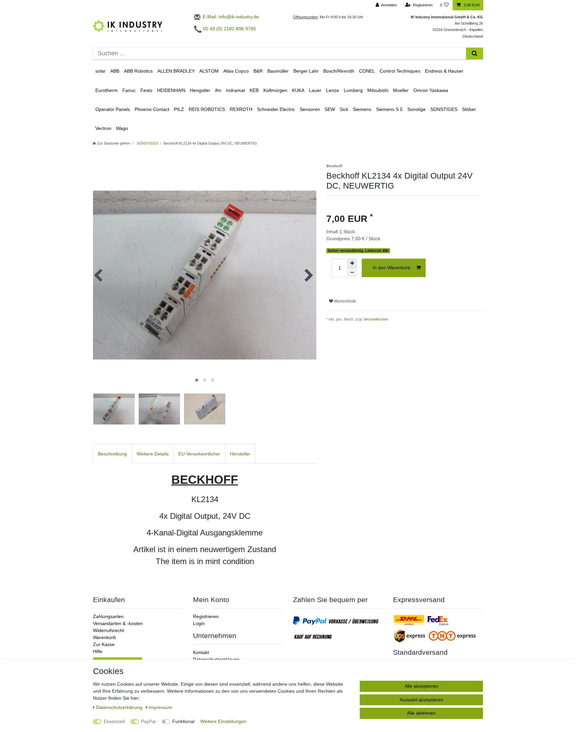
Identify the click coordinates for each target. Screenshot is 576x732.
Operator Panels (112, 109)
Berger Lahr (306, 71)
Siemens (362, 109)
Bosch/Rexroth (338, 71)
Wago (122, 128)
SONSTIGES (443, 109)
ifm (218, 90)
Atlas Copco (236, 71)
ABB (114, 71)
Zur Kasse (104, 644)
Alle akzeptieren (421, 686)
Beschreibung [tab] (112, 453)
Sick (344, 109)
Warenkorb (104, 637)
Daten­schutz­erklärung (120, 707)
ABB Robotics (138, 71)
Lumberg (353, 90)
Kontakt (201, 652)
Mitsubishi (377, 90)
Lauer (315, 90)
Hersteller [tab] (240, 453)
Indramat (235, 90)
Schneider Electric (276, 109)
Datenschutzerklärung (216, 659)
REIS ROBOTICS (207, 109)
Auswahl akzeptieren (421, 699)
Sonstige (416, 109)
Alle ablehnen (421, 713)
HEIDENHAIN (171, 90)
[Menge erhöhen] (352, 263)
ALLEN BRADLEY (176, 71)
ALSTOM (209, 71)
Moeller (401, 90)
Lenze (332, 90)
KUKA (298, 90)
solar (100, 71)
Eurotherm (106, 90)
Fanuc (129, 90)
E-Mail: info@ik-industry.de (230, 16)
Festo (146, 90)
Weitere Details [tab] (153, 453)
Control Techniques (400, 71)
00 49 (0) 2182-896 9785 (229, 28)
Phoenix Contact (152, 109)
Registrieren (206, 616)
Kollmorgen (275, 90)
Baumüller (278, 71)
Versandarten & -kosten (118, 623)
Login (199, 623)
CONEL (367, 71)
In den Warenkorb (391, 267)
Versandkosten (376, 319)
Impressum (160, 707)
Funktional (183, 721)
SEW (330, 109)
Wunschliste (344, 301)
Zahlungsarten (108, 616)
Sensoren (310, 109)
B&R (258, 71)
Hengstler (200, 90)
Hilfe (97, 651)
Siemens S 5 (389, 109)
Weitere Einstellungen (223, 721)
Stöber (469, 109)
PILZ (179, 109)
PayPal (148, 721)
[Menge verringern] (352, 272)
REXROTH (241, 109)
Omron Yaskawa (430, 90)
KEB (254, 90)
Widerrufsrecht (108, 630)
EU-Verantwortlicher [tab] (199, 453)
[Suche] (474, 53)
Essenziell (114, 721)
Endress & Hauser (444, 71)
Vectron (103, 128)
